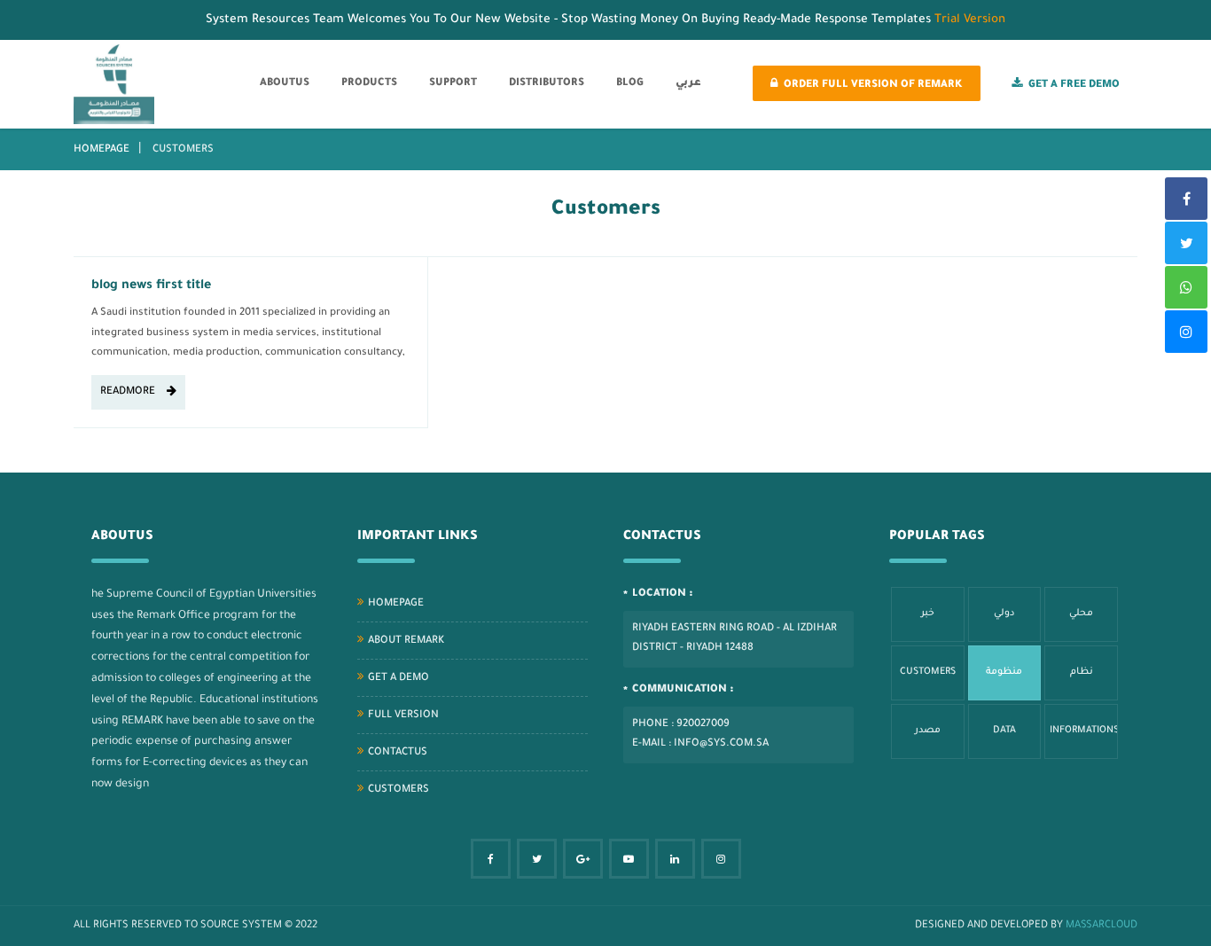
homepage (101, 150)
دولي (1004, 613)
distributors (546, 84)
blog (630, 84)
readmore (129, 392)
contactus (397, 753)
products (369, 84)
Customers (398, 790)
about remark (406, 641)
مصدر (928, 730)
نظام (1081, 672)
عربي (688, 84)
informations (1084, 730)
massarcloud (1101, 926)
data (1004, 730)
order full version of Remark (873, 85)
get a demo (398, 678)
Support (453, 84)
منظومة (1004, 672)
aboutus (284, 84)
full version (403, 716)
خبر (927, 613)
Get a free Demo (1074, 85)
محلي (1081, 613)
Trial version (969, 20)
